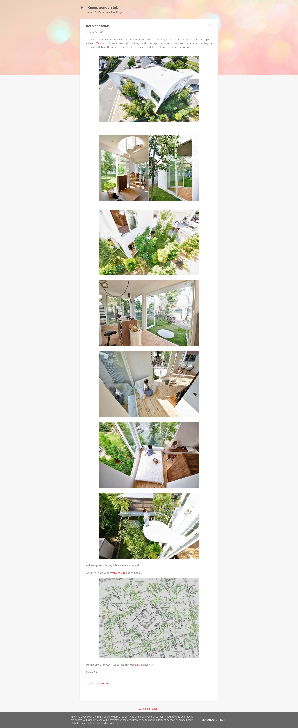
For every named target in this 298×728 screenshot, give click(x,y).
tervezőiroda (118, 572)
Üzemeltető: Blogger (149, 708)
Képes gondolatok (102, 7)
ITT (138, 664)
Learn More (209, 720)
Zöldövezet (103, 683)
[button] (210, 26)
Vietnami (100, 43)
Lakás (91, 683)
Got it (224, 720)
